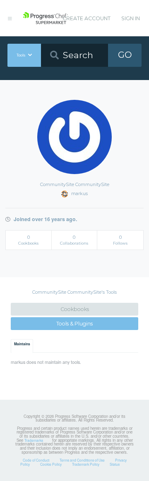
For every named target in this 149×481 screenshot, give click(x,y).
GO (125, 55)
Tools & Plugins (74, 324)
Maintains (22, 344)
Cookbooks (74, 309)
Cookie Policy (51, 464)
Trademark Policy (85, 464)
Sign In (130, 18)
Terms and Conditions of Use (82, 459)
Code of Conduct (36, 459)
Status (115, 464)
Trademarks (33, 440)
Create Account (86, 18)
